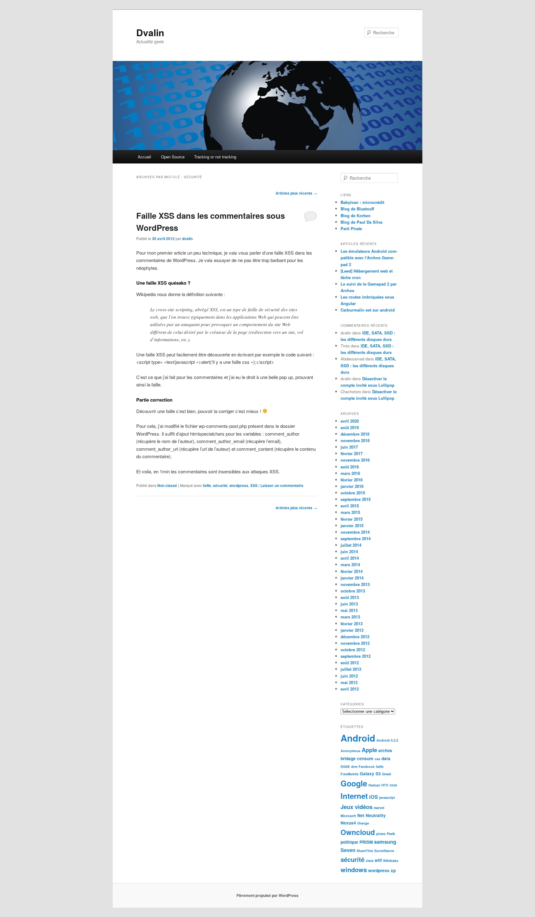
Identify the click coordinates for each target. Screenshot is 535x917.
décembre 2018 (355, 434)
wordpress (238, 485)
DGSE (345, 766)
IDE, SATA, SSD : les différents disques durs (368, 365)
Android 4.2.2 (387, 740)
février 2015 (352, 519)
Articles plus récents (296, 193)
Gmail (386, 774)
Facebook (367, 766)
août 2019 (350, 427)
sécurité (220, 485)
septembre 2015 (356, 499)
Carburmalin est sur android (368, 310)
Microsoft (348, 815)
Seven (348, 850)
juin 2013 (349, 604)
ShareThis (365, 850)
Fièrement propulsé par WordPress (267, 895)
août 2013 (350, 597)
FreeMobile (350, 774)
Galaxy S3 (370, 774)
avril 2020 (350, 421)
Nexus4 (348, 823)
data (385, 758)
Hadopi (374, 785)
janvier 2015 (352, 525)
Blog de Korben (356, 215)
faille (207, 485)
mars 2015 (350, 512)
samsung (385, 841)
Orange (363, 823)
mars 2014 (350, 564)
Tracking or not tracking (215, 157)
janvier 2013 (352, 630)
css (377, 758)
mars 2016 (350, 473)
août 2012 (350, 662)
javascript (387, 797)
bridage (348, 758)
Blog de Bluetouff (357, 209)
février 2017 (352, 453)
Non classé (167, 485)
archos (385, 750)
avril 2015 (350, 506)
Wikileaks (390, 860)
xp (393, 870)
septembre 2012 (356, 656)
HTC (385, 785)
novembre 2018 (355, 440)
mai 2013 (349, 610)
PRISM (366, 842)
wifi (378, 860)
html (393, 785)
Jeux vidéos (356, 807)
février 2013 (352, 623)
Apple (369, 750)
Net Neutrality (371, 815)
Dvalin (150, 32)
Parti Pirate (351, 228)
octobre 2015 (353, 493)
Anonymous (350, 750)
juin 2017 (349, 447)
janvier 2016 (352, 486)
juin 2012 (349, 676)
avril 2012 (350, 689)
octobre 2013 (353, 591)
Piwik (391, 833)
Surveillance (384, 850)
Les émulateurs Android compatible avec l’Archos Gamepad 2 (369, 257)
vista (369, 860)
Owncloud (358, 832)
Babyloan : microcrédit (362, 202)
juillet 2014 (351, 545)
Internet (354, 795)
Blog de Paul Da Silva (361, 222)
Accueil (144, 157)
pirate (380, 833)
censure (365, 758)
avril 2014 (350, 558)
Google (354, 783)
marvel (379, 807)
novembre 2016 (355, 460)
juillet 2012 (351, 669)
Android (358, 737)
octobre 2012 (353, 649)
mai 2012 (349, 682)
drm (354, 766)
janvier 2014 (352, 578)
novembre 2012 (355, 643)
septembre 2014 (356, 538)
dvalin (187, 238)
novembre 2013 (355, 584)
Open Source (173, 157)
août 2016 (350, 467)
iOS (373, 796)
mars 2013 (350, 617)
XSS (254, 485)
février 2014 (352, 571)
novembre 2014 (355, 532)
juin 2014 (349, 551)
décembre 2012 (355, 636)
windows (354, 869)
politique (349, 842)
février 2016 (352, 480)
